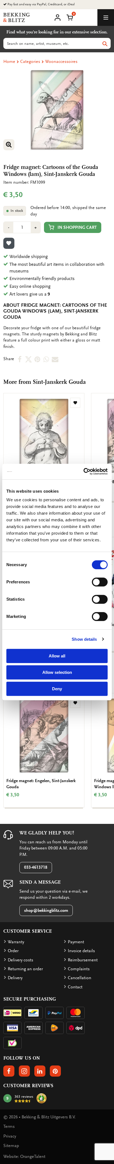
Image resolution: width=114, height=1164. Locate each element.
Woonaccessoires (61, 61)
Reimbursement (83, 959)
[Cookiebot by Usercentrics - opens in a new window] (83, 471)
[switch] (100, 582)
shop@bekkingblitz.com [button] (46, 910)
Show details (84, 639)
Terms (9, 1126)
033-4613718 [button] (35, 867)
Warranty (16, 941)
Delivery (15, 977)
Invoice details (81, 950)
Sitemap (11, 1145)
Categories (30, 61)
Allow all (57, 656)
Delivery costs (20, 959)
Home (9, 61)
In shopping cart (77, 227)
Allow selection (57, 672)
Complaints (79, 968)
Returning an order (25, 968)
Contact (75, 986)
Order (13, 950)
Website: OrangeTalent (24, 1156)
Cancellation (79, 977)
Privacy (9, 1136)
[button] (69, 16)
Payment (76, 941)
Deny (57, 688)
